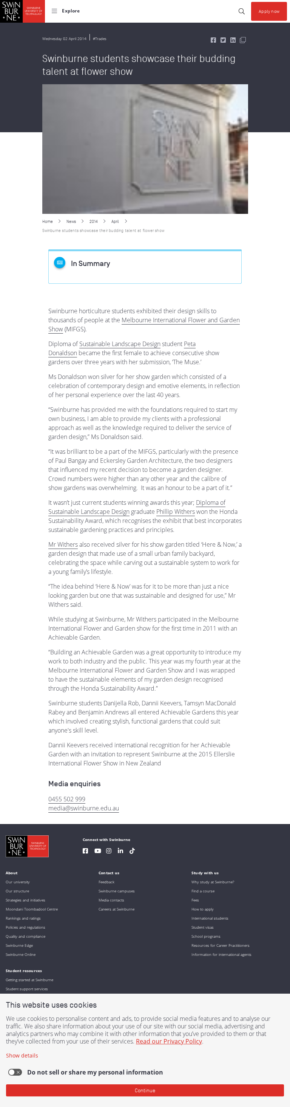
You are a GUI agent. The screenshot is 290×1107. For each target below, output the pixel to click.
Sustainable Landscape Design (119, 344)
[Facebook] (85, 852)
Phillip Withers (175, 511)
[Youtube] (97, 852)
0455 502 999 (66, 799)
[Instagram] (108, 852)
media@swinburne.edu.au (83, 808)
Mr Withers (63, 544)
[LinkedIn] (120, 852)
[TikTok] (132, 852)
